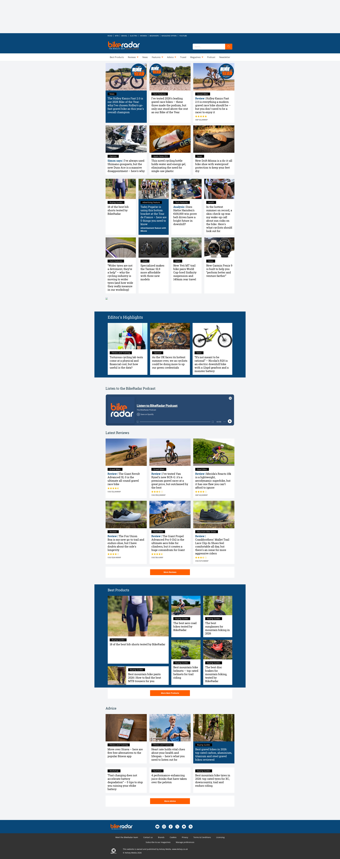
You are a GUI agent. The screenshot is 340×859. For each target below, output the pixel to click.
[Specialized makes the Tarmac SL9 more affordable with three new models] (154, 247)
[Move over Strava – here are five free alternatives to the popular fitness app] (126, 728)
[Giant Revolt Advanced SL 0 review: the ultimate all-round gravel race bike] (126, 452)
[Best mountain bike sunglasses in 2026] (217, 605)
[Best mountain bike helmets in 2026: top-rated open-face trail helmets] (186, 649)
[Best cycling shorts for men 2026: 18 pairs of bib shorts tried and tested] (121, 189)
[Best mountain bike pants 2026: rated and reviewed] (117, 675)
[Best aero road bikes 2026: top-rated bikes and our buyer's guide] (186, 605)
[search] (228, 47)
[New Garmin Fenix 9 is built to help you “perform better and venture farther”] (219, 247)
